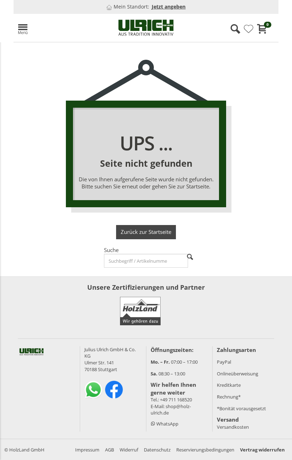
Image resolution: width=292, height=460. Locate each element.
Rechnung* (229, 397)
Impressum (87, 449)
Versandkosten (233, 427)
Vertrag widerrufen (262, 449)
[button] (56, 28)
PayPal (224, 362)
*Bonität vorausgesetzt (241, 408)
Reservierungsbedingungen (205, 449)
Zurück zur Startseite (146, 231)
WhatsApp (166, 424)
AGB (109, 449)
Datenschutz (157, 449)
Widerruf (129, 449)
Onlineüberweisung (237, 373)
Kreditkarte (229, 385)
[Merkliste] (249, 29)
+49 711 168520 (176, 399)
